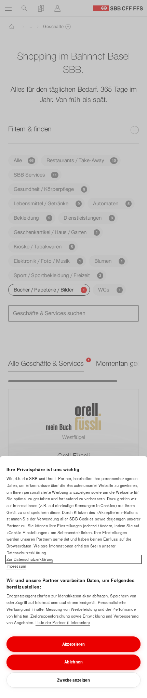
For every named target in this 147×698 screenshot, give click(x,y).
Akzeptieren (73, 644)
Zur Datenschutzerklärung (29, 559)
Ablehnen (73, 661)
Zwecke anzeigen (73, 680)
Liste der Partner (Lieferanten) (63, 622)
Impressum (16, 566)
